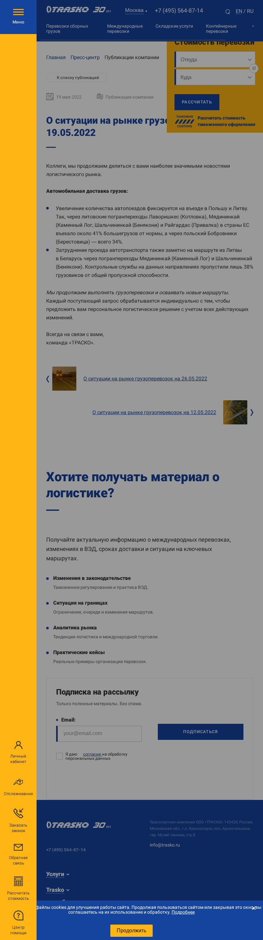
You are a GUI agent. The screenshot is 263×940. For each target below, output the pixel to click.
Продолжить (131, 930)
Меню (18, 22)
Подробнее (183, 912)
